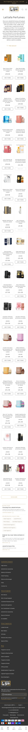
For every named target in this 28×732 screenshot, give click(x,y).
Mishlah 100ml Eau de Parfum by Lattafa (7, 221)
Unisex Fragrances (7, 530)
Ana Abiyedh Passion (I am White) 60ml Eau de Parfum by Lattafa (20, 161)
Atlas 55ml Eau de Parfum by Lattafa (7, 479)
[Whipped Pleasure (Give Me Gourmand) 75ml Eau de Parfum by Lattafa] (7, 372)
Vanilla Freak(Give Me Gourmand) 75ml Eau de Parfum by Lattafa (20, 416)
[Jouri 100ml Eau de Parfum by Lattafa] (7, 150)
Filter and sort (12, 46)
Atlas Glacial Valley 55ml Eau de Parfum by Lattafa (20, 70)
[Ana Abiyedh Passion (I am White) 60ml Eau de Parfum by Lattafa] (20, 150)
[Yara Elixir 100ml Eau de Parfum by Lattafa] (20, 307)
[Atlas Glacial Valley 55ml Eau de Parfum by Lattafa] (20, 59)
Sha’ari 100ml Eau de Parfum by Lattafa (20, 190)
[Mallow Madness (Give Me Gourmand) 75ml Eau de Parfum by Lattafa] (20, 338)
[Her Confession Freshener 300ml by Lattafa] (20, 211)
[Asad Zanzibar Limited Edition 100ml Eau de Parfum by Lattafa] (7, 242)
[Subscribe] (25, 694)
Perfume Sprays (6, 521)
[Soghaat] (14, 9)
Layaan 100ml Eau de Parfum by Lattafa (8, 448)
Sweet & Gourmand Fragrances (9, 527)
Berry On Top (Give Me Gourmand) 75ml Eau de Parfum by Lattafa (8, 416)
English (20, 705)
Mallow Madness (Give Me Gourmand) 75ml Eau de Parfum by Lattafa (20, 350)
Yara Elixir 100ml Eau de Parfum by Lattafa (20, 317)
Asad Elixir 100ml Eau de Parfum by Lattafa (7, 317)
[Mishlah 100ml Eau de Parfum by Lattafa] (7, 211)
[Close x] (26, 2)
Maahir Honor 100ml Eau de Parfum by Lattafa (7, 191)
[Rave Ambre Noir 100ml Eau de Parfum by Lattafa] (20, 275)
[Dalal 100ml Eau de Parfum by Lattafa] (20, 242)
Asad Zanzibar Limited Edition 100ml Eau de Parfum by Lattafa (7, 253)
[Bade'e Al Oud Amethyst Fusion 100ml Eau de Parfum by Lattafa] (7, 89)
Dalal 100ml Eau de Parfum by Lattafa (20, 252)
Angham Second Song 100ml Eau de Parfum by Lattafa (20, 131)
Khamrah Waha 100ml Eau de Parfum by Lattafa (7, 131)
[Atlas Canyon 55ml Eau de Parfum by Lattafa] (7, 59)
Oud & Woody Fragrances (17, 521)
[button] (26, 9)
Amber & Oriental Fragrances (9, 524)
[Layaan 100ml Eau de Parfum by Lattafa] (7, 438)
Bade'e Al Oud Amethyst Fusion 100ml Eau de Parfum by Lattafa (8, 100)
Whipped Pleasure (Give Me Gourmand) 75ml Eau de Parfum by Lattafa (7, 383)
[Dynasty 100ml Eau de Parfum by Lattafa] (20, 469)
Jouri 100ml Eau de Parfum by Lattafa (7, 160)
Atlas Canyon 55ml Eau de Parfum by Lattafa (7, 70)
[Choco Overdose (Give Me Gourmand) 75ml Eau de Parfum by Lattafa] (20, 372)
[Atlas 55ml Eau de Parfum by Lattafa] (7, 469)
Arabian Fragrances (7, 518)
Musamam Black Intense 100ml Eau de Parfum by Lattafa (7, 286)
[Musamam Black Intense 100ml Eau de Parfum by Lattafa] (7, 275)
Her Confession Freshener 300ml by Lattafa (20, 222)
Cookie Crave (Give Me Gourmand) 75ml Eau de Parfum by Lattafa (8, 350)
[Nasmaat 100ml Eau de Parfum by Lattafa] (20, 438)
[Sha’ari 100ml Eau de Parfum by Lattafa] (20, 180)
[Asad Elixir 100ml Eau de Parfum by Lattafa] (7, 307)
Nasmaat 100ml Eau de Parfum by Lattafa (20, 448)
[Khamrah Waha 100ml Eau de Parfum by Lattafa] (7, 120)
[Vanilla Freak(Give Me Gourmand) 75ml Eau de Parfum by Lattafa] (20, 405)
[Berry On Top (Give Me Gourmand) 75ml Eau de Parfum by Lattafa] (7, 405)
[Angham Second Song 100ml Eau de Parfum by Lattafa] (20, 120)
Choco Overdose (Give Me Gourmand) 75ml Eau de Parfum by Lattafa (20, 383)
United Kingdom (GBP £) (9, 705)
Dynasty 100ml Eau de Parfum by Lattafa (20, 479)
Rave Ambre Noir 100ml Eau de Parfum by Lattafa (20, 286)
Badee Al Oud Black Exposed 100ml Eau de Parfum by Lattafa (20, 100)
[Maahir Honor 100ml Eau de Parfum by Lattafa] (7, 180)
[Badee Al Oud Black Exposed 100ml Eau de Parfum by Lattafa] (20, 89)
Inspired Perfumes (17, 518)
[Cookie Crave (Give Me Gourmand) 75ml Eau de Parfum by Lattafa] (7, 338)
